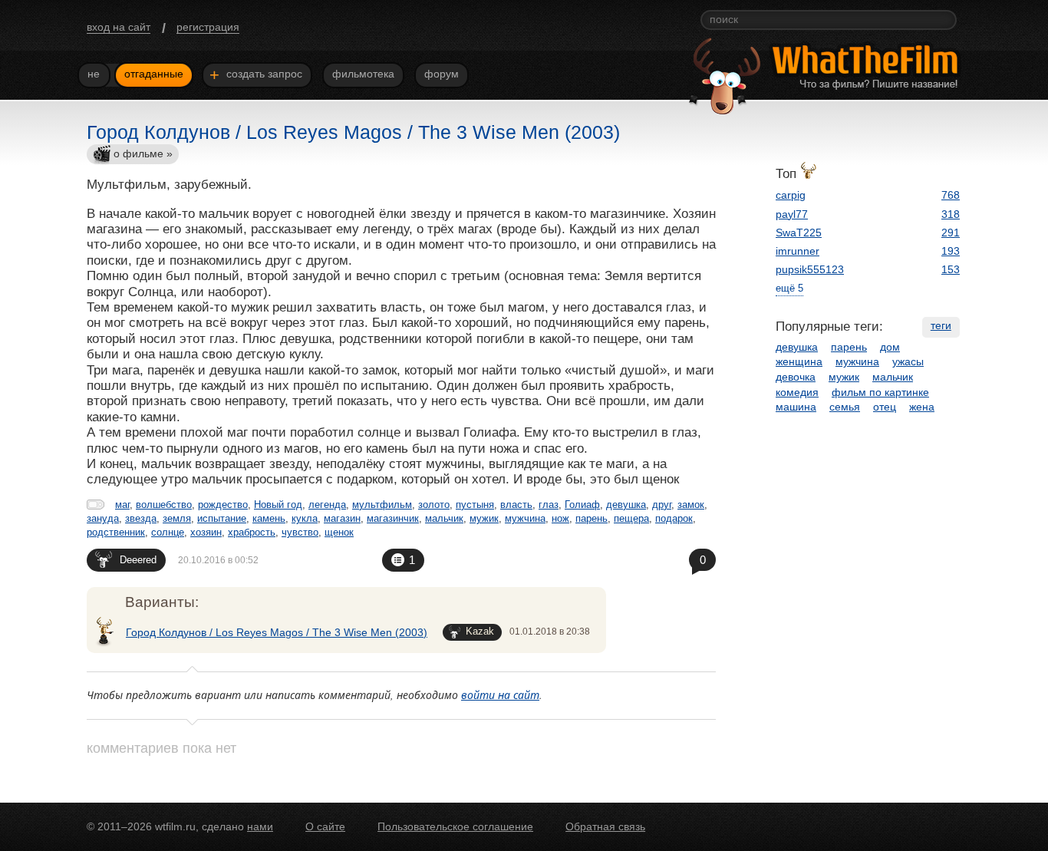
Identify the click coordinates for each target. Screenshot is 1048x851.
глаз (549, 504)
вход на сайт (118, 27)
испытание (221, 518)
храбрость (251, 532)
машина (796, 407)
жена (921, 407)
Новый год (278, 504)
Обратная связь (605, 826)
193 (950, 251)
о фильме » (143, 153)
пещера (631, 518)
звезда (141, 518)
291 (950, 232)
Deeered (138, 560)
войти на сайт (500, 695)
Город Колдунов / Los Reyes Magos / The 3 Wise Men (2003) (276, 632)
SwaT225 (799, 232)
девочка (796, 377)
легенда (327, 504)
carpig (791, 195)
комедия (797, 392)
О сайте (325, 826)
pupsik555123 (810, 269)
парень (591, 518)
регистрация (207, 27)
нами (260, 826)
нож (560, 518)
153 (950, 269)
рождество (223, 504)
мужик (484, 518)
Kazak (480, 631)
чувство (300, 532)
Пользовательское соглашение (455, 826)
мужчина (525, 518)
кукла (305, 518)
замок (690, 504)
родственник (116, 532)
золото (434, 504)
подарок (674, 518)
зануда (103, 518)
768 (950, 195)
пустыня (475, 504)
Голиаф (582, 504)
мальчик (444, 518)
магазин (342, 518)
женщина (799, 361)
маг (122, 504)
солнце (167, 532)
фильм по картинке (880, 392)
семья (844, 407)
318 (950, 214)
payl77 (792, 214)
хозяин (206, 532)
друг (661, 504)
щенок (339, 532)
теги (941, 325)
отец (884, 407)
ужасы (908, 361)
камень (268, 518)
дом (890, 347)
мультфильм (382, 504)
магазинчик (393, 518)
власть (516, 504)
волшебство (164, 504)
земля (177, 518)
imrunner (797, 251)
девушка (626, 504)
